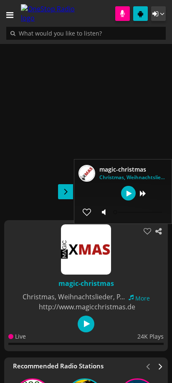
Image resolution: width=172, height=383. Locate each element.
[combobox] (85, 33)
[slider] (138, 212)
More (142, 298)
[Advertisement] (86, 127)
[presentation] (160, 366)
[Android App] (140, 13)
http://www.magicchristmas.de (87, 306)
